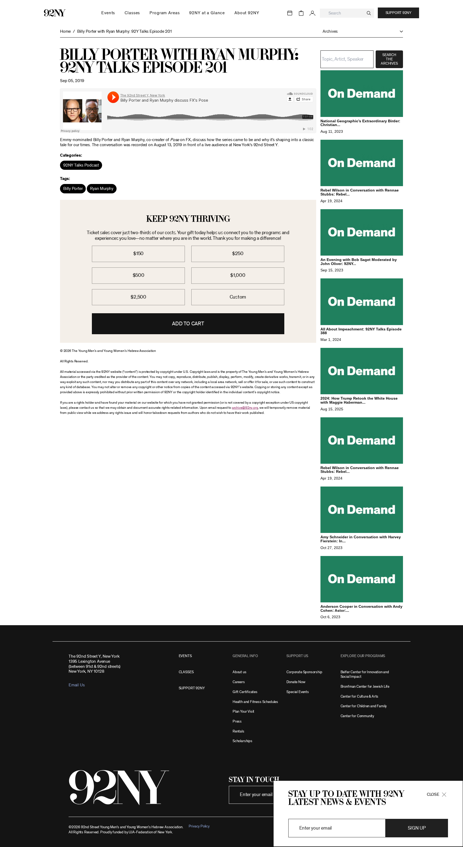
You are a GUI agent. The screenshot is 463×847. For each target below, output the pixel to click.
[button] (360, 31)
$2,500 (138, 297)
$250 (238, 253)
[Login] (312, 13)
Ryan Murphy (101, 188)
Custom (238, 297)
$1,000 (237, 275)
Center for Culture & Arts (360, 696)
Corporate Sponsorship (304, 672)
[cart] (301, 13)
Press (237, 721)
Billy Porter (73, 188)
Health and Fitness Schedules (255, 702)
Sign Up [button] (417, 828)
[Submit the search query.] (369, 13)
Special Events (297, 692)
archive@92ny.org (245, 408)
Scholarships (242, 741)
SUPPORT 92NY (192, 688)
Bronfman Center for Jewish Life (365, 686)
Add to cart (188, 323)
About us (240, 672)
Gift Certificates (245, 692)
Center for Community (357, 716)
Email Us (76, 685)
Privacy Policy (199, 826)
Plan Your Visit (243, 711)
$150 (138, 253)
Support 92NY (398, 13)
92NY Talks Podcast (81, 165)
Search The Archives (389, 59)
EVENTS (185, 656)
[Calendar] (290, 13)
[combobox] (347, 13)
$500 (138, 275)
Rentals (238, 731)
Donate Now (295, 682)
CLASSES (186, 672)
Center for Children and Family (364, 706)
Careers (239, 682)
